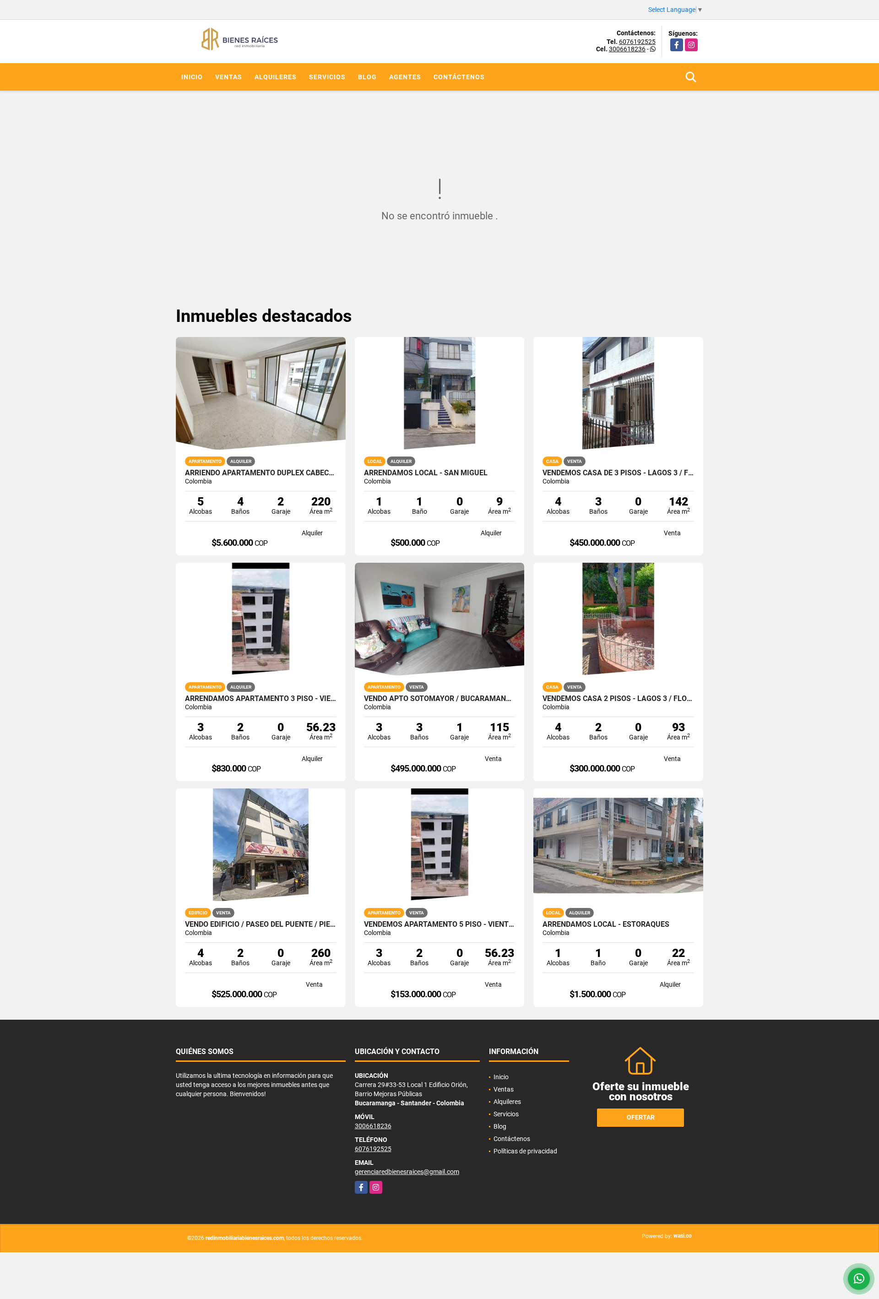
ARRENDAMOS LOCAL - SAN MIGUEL (426, 473)
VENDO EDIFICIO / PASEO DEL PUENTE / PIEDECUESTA (260, 924)
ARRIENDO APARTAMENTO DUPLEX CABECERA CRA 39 (260, 473)
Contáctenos (459, 77)
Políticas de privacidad (525, 1151)
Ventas (228, 77)
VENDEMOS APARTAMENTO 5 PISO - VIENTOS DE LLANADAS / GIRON (439, 924)
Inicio (192, 77)
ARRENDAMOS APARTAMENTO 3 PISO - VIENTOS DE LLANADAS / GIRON (260, 698)
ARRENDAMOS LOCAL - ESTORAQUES (606, 924)
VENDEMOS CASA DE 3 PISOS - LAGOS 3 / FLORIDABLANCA (618, 473)
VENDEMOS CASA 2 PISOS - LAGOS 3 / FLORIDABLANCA (618, 698)
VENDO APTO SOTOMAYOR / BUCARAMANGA (439, 698)
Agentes (405, 77)
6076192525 (637, 41)
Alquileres (276, 77)
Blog (367, 77)
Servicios (327, 77)
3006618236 (627, 49)
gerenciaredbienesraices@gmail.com (407, 1171)
